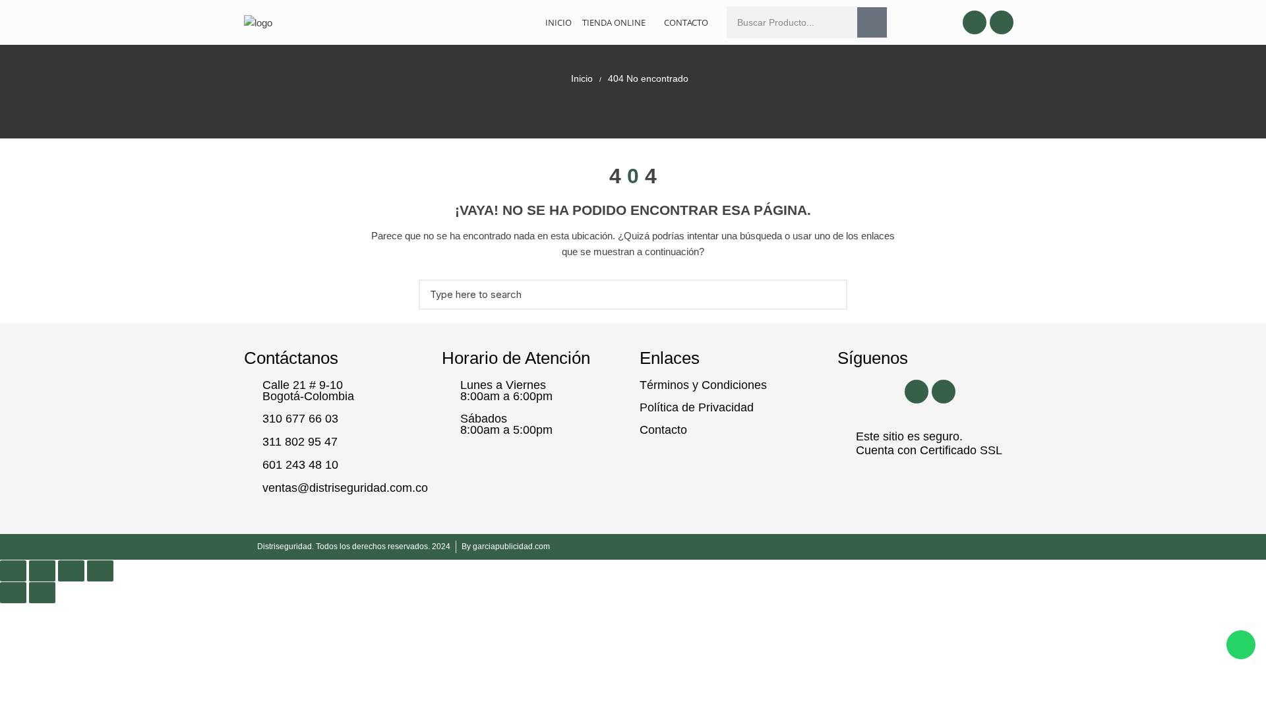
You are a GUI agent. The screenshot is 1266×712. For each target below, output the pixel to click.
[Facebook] (974, 22)
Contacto (686, 22)
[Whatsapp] (1240, 644)
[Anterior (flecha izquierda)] (13, 592)
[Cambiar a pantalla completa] (42, 570)
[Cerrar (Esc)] (100, 570)
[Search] (872, 22)
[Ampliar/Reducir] (13, 570)
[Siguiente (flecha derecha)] (42, 592)
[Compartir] (71, 570)
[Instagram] (1001, 22)
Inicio (558, 22)
